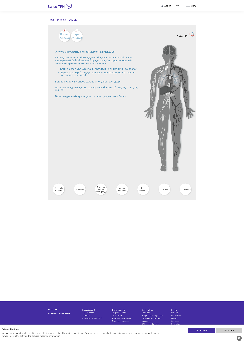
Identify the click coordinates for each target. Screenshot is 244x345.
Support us (175, 321)
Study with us (147, 310)
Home (51, 20)
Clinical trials (117, 315)
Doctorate (146, 313)
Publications (176, 315)
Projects (61, 20)
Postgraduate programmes (152, 315)
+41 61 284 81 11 (95, 318)
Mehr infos (229, 330)
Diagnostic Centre (119, 313)
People (174, 310)
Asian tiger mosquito (120, 321)
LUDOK (73, 20)
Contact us (175, 324)
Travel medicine (118, 310)
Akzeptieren (201, 330)
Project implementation (121, 318)
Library (174, 318)
